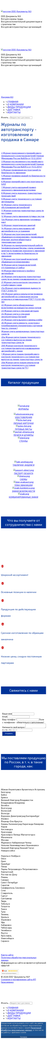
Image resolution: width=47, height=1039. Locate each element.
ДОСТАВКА (14, 109)
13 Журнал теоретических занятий (18, 225)
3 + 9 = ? (6, 730)
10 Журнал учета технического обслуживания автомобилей (16, 206)
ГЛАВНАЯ (13, 101)
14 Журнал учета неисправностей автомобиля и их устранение (18, 229)
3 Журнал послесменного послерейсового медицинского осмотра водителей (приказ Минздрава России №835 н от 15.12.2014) (22, 164)
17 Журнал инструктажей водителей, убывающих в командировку (19, 260)
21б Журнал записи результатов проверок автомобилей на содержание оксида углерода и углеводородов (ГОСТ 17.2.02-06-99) (23, 297)
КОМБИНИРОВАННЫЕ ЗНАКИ (23, 497)
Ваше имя (7, 713)
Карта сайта (7, 954)
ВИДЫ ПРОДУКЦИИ (19, 106)
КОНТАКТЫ (14, 112)
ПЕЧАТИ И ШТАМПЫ (23, 435)
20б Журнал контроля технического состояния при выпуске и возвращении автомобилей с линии (20, 348)
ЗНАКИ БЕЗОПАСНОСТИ (23, 491)
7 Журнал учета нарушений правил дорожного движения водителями (18, 188)
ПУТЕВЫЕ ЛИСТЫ (23, 429)
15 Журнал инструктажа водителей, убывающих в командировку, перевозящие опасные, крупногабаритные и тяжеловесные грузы (22, 238)
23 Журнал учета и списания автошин (20, 310)
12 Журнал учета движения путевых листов (22, 216)
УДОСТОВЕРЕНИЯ (23, 417)
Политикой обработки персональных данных (21, 1029)
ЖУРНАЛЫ (23, 409)
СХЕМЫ (23, 479)
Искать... (5, 117)
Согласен (23, 1037)
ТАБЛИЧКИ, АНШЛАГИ (23, 465)
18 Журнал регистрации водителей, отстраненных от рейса (18, 266)
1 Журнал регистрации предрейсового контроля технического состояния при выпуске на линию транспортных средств (21, 357)
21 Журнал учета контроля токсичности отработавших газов (21, 283)
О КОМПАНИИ (16, 104)
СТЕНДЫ (23, 441)
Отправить (9, 733)
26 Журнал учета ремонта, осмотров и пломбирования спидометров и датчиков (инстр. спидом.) (21, 325)
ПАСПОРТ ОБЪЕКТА (23, 473)
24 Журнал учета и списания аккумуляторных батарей (15, 315)
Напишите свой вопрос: (13, 727)
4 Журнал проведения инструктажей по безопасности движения (21, 171)
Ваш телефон (9, 719)
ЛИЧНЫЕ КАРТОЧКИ (23, 423)
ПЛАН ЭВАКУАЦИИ (23, 485)
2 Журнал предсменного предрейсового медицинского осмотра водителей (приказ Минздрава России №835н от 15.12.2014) (22, 156)
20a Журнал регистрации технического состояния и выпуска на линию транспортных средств (20, 340)
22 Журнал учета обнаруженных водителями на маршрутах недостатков (21, 306)
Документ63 (7, 97)
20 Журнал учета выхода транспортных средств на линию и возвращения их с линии (23, 277)
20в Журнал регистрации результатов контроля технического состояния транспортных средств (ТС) (20, 365)
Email (4, 716)
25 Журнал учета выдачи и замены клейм (21, 319)
